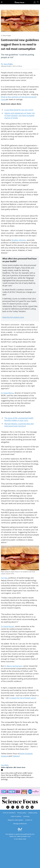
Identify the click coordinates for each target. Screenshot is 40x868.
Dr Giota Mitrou (7, 393)
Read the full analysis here (13, 317)
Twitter (22, 753)
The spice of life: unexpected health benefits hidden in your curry (18, 419)
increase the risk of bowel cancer (22, 698)
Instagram (5, 756)
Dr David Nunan (7, 626)
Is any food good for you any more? (18, 110)
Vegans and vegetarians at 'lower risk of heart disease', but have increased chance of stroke (19, 115)
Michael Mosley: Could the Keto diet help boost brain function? (19, 424)
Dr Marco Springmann (13, 666)
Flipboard (16, 756)
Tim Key (4, 578)
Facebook (28, 753)
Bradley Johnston (19, 240)
